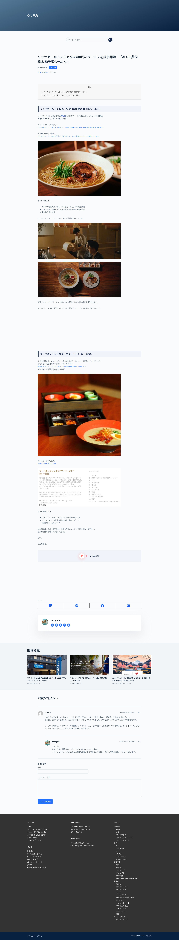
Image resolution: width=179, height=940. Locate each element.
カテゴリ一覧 (32, 837)
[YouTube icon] (68, 625)
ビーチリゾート (122, 887)
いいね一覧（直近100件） (37, 832)
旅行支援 (119, 876)
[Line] (77, 605)
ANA (118, 829)
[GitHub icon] (64, 625)
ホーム (29, 827)
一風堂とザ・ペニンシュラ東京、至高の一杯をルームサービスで (62, 366)
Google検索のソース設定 (36, 867)
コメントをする (44, 777)
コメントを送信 (45, 801)
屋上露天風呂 (121, 889)
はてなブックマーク (34, 862)
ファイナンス (119, 900)
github (29, 865)
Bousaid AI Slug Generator (81, 843)
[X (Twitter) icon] (56, 625)
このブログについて (34, 840)
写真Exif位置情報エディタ (80, 827)
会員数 (118, 867)
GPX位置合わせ (76, 832)
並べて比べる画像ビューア (80, 829)
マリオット (53, 67)
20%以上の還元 (122, 906)
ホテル (116, 843)
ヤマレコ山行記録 (34, 857)
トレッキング (121, 895)
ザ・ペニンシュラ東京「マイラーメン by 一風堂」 (62, 95)
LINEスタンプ (32, 859)
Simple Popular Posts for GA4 (82, 846)
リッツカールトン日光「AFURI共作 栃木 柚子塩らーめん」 (65, 92)
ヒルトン (119, 851)
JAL (117, 832)
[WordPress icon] (60, 625)
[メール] (128, 605)
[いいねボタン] (81, 556)
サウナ (118, 892)
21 (130, 683)
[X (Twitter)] (51, 605)
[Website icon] (52, 625)
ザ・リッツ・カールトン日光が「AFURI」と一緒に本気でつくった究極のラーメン (68, 136)
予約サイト (120, 873)
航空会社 (117, 827)
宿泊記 (118, 884)
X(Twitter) (31, 851)
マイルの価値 (121, 835)
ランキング (120, 870)
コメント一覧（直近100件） (37, 829)
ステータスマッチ (122, 840)
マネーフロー (121, 911)
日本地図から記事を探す (36, 835)
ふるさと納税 (121, 908)
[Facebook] (103, 605)
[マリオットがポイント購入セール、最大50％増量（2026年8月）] (89, 665)
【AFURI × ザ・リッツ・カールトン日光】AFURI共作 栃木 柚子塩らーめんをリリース (70, 127)
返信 (139, 712)
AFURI (63, 116)
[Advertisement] (89, 327)
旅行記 (116, 881)
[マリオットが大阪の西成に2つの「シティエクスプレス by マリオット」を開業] (47, 665)
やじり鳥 (32, 15)
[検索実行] (110, 40)
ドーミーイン (121, 857)
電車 (118, 865)
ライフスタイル (119, 917)
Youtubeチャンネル (34, 854)
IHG (117, 846)
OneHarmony (121, 859)
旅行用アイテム (122, 919)
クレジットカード (122, 903)
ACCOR (119, 854)
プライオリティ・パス (124, 837)
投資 (118, 914)
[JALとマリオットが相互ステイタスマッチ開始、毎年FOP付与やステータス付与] (132, 665)
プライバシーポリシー (35, 936)
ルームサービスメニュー (47, 463)
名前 (39, 767)
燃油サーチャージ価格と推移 (127, 878)
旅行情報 (117, 862)
